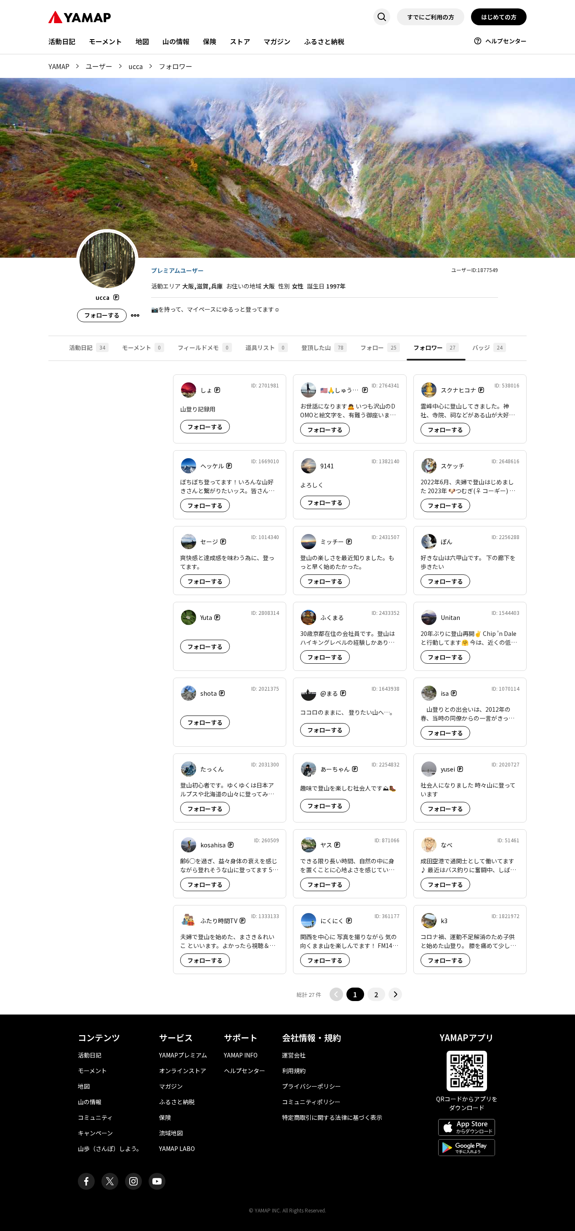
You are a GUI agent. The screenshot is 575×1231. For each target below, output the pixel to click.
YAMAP (58, 66)
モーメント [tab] (141, 347)
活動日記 (61, 41)
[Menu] (135, 315)
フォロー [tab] (378, 347)
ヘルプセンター (506, 41)
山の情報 (175, 41)
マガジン (277, 41)
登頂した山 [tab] (322, 347)
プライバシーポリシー (311, 1086)
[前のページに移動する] (336, 994)
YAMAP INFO (241, 1055)
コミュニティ (95, 1117)
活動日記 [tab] (87, 347)
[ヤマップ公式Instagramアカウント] (133, 1181)
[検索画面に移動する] (381, 16)
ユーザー (98, 66)
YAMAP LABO (177, 1148)
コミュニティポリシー (311, 1101)
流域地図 (171, 1133)
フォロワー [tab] (434, 347)
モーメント (105, 41)
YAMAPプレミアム (183, 1055)
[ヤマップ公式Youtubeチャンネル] (157, 1181)
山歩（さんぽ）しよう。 (110, 1148)
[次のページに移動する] (395, 994)
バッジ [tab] (487, 347)
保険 (209, 41)
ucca (135, 66)
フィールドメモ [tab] (203, 347)
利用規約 (294, 1070)
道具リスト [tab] (265, 347)
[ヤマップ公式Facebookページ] (86, 1181)
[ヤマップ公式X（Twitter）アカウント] (109, 1181)
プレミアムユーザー (177, 270)
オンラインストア (182, 1070)
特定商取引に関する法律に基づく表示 (332, 1117)
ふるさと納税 (324, 41)
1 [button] (355, 994)
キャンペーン (95, 1133)
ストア (240, 41)
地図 (142, 41)
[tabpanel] (287, 687)
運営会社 (294, 1055)
